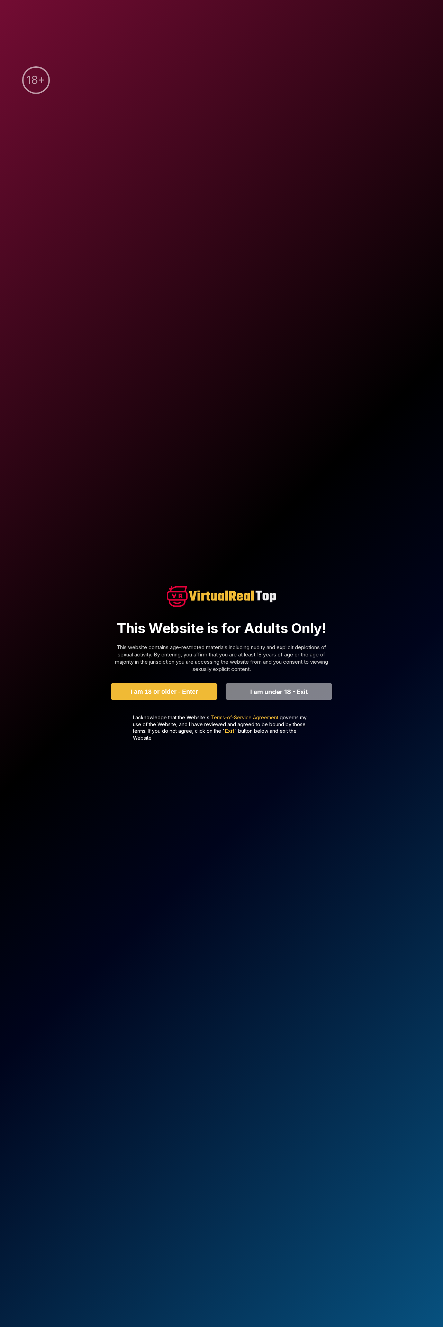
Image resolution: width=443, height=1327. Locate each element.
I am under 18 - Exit (279, 691)
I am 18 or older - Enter (164, 691)
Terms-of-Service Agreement (245, 717)
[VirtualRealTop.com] (221, 597)
